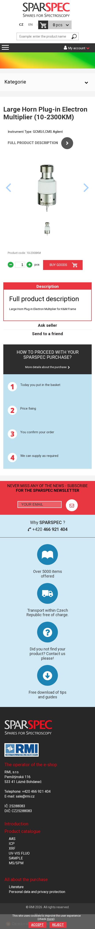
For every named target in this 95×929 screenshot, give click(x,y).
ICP (12, 844)
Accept (37, 925)
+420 (49, 529)
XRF (12, 848)
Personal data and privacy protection (37, 892)
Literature (16, 887)
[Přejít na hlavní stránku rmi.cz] (47, 10)
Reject (58, 925)
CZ (21, 24)
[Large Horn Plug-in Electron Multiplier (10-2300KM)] (47, 215)
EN (30, 24)
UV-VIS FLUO (19, 853)
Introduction (16, 823)
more (50, 919)
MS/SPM (16, 863)
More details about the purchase (45, 367)
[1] (72, 505)
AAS (12, 839)
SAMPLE (16, 858)
